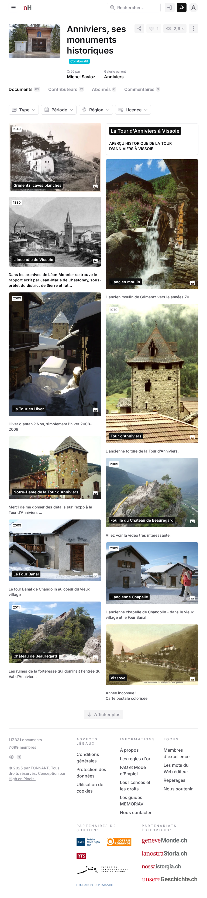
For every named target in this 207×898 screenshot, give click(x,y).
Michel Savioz (81, 76)
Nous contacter (135, 812)
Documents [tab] (24, 89)
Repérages (174, 780)
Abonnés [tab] (103, 89)
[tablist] (103, 89)
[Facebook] (11, 757)
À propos (129, 750)
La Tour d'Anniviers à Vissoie (145, 131)
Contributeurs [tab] (65, 89)
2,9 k (179, 28)
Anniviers (114, 76)
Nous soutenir (178, 788)
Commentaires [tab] (141, 89)
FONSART (40, 768)
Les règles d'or (135, 758)
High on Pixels (22, 778)
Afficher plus (107, 714)
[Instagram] (19, 757)
